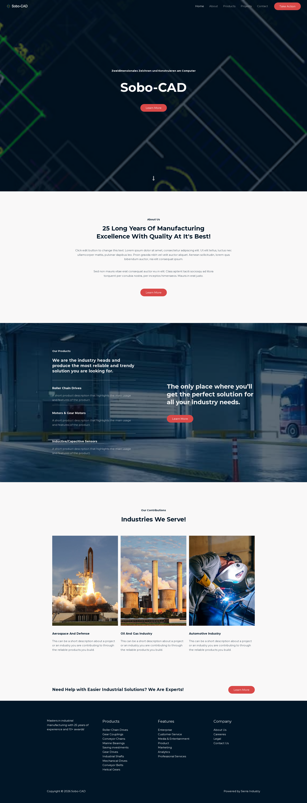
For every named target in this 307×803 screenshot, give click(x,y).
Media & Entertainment (173, 738)
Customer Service (170, 734)
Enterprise (165, 730)
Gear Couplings (113, 734)
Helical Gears (111, 769)
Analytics (164, 752)
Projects (246, 6)
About (213, 6)
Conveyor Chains (114, 738)
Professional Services (172, 756)
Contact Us (221, 743)
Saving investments (115, 747)
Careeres (220, 734)
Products (229, 6)
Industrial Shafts (113, 756)
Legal (217, 738)
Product (163, 743)
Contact (262, 6)
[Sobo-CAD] (17, 6)
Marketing (165, 747)
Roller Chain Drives (115, 730)
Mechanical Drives (115, 760)
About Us (220, 730)
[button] (287, 6)
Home (199, 6)
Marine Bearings (114, 743)
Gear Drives (110, 752)
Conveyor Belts (113, 765)
